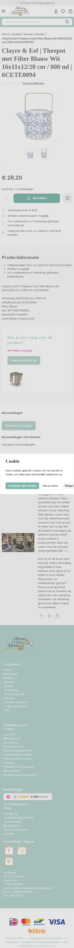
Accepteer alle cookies (22, 485)
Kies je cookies (51, 486)
